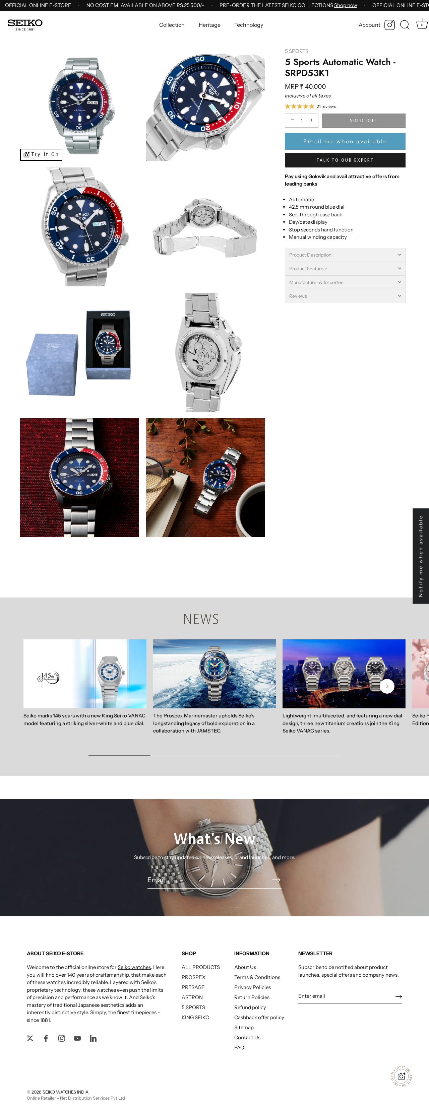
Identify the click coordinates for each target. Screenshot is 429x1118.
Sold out (363, 121)
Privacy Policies (252, 987)
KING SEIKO (195, 1017)
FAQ (239, 1047)
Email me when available (345, 141)
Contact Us (247, 1037)
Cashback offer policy (259, 1017)
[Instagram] (389, 25)
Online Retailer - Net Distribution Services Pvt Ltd (76, 1098)
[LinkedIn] (93, 1037)
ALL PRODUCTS (201, 967)
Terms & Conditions (257, 977)
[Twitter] (30, 1037)
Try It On (45, 154)
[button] (345, 255)
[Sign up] (398, 996)
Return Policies (251, 997)
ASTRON (192, 997)
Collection (172, 24)
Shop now (345, 5)
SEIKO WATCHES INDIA (65, 1092)
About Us (245, 967)
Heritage (210, 24)
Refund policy (250, 1007)
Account (369, 24)
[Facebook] (46, 1037)
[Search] (404, 25)
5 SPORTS (296, 51)
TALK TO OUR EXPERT (345, 160)
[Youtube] (77, 1037)
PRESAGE (193, 987)
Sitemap (244, 1027)
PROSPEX (193, 977)
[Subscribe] (276, 879)
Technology (248, 24)
